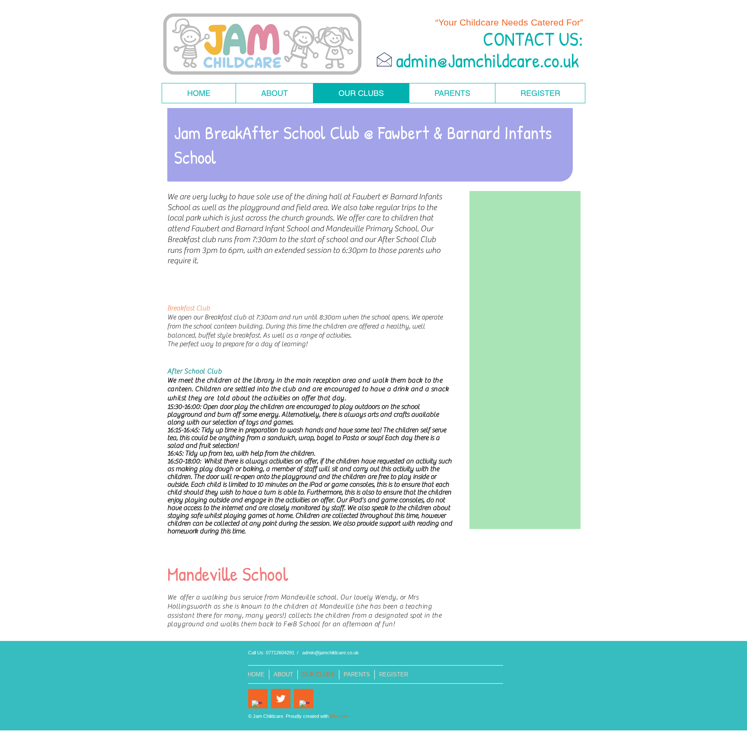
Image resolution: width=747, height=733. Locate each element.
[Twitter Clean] (280, 698)
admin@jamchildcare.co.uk (330, 652)
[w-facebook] (257, 705)
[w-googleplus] (304, 705)
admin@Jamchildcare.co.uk (487, 60)
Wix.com (339, 716)
